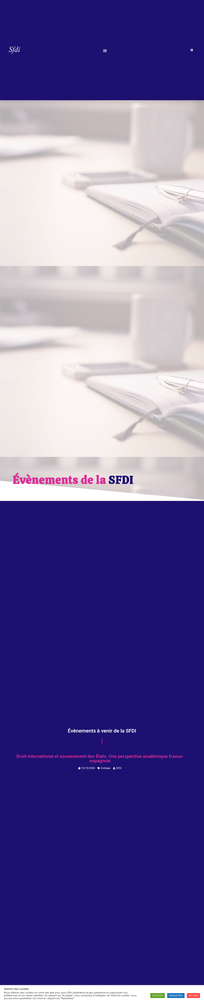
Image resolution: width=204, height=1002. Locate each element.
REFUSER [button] (193, 995)
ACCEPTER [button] (157, 995)
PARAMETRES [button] (176, 995)
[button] (105, 51)
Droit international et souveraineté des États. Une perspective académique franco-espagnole (100, 758)
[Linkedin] (191, 50)
